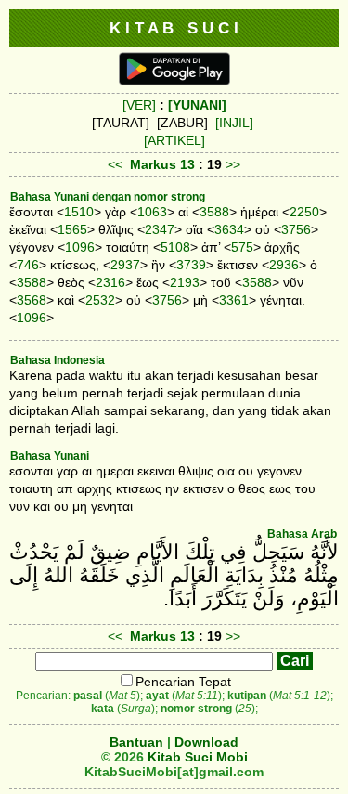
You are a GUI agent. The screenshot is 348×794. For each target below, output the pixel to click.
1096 (80, 247)
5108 (175, 247)
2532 (100, 300)
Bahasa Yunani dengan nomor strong (107, 196)
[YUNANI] (197, 105)
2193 (185, 282)
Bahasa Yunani (49, 456)
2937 (125, 264)
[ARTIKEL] (174, 140)
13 (189, 164)
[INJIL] (234, 122)
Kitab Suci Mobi (198, 756)
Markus (153, 164)
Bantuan (136, 742)
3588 (214, 211)
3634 (229, 229)
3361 (234, 300)
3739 (191, 264)
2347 (159, 229)
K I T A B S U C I (174, 28)
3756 (296, 229)
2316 (110, 282)
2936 (284, 264)
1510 (79, 211)
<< (115, 164)
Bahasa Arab (302, 534)
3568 (31, 300)
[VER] (139, 105)
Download (206, 742)
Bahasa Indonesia (57, 360)
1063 (152, 211)
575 (242, 247)
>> (233, 164)
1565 (72, 229)
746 (28, 264)
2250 (304, 211)
